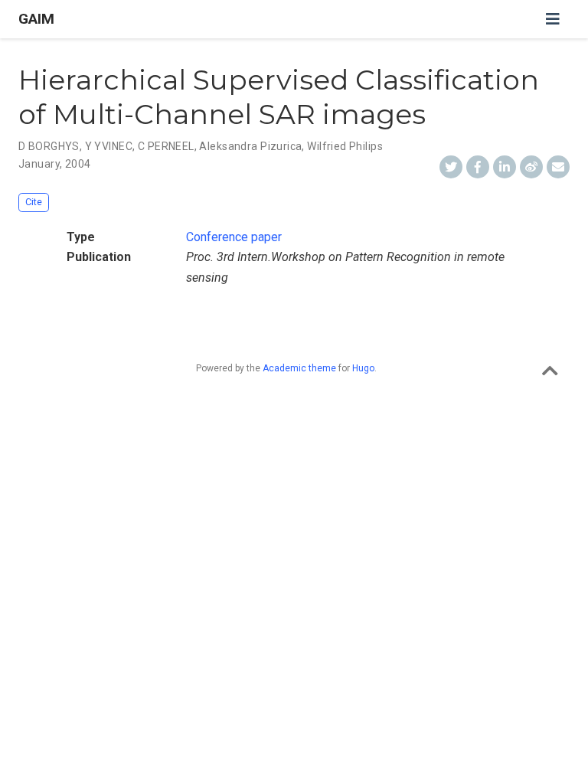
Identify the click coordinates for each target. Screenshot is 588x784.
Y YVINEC (108, 146)
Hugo (363, 368)
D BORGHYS (49, 146)
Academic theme (299, 368)
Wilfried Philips (345, 146)
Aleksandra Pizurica (250, 146)
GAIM (36, 19)
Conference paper (234, 237)
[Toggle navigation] (553, 19)
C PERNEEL (166, 146)
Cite (33, 201)
